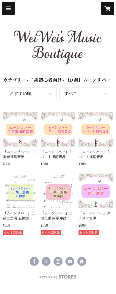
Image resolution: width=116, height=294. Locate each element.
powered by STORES (58, 278)
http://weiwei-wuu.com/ (81, 261)
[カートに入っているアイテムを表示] (107, 8)
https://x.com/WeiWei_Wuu (46, 261)
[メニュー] (8, 8)
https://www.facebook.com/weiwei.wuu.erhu (34, 261)
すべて (70, 93)
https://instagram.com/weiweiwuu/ (58, 261)
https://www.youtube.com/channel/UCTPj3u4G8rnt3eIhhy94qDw (69, 261)
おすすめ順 (20, 93)
